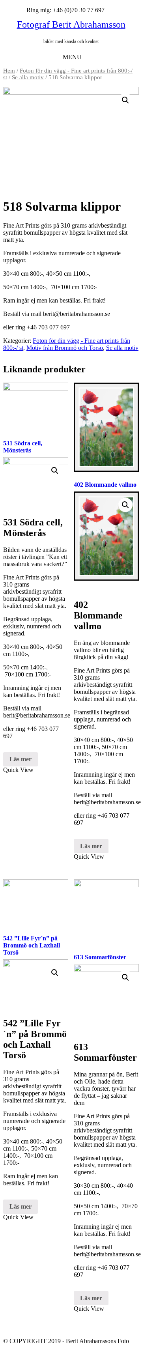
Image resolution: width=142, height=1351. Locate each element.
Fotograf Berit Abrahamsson (71, 24)
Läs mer (20, 759)
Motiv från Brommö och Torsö (64, 347)
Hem (9, 70)
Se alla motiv (28, 77)
